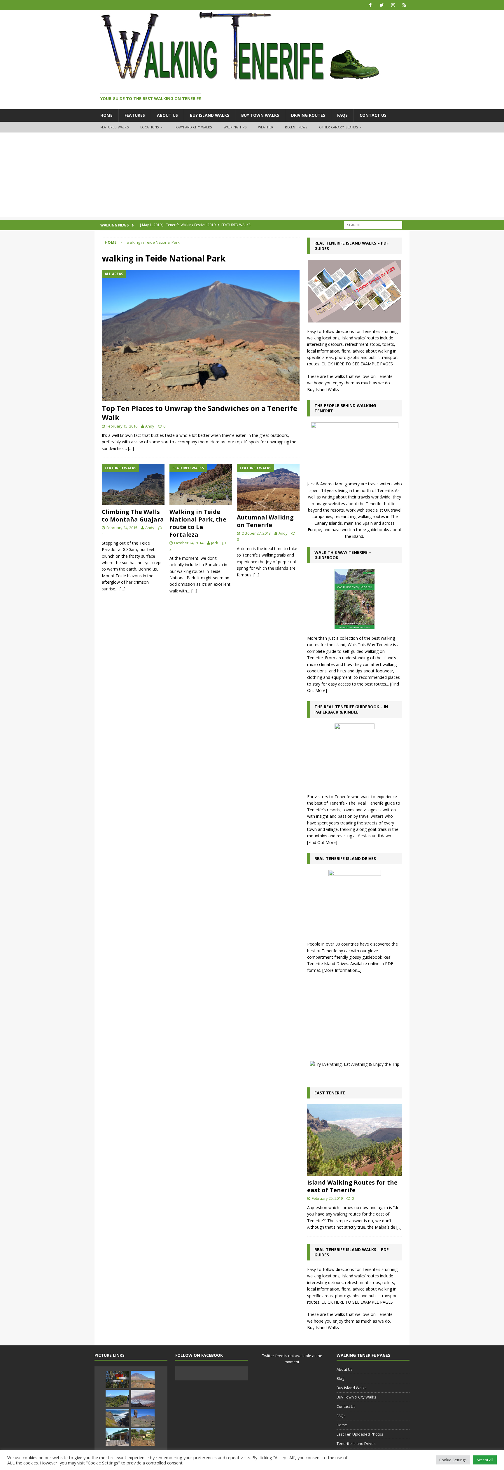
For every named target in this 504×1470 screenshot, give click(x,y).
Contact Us (373, 115)
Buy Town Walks (260, 115)
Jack (214, 542)
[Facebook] (370, 5)
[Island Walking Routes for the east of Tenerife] (354, 1140)
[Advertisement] (252, 176)
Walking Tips (235, 127)
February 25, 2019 (327, 1198)
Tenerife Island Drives (356, 1443)
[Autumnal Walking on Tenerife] (268, 487)
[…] (131, 448)
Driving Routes (308, 115)
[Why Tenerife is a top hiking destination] (143, 1379)
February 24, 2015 (121, 527)
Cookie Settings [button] (453, 1459)
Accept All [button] (485, 1459)
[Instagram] (393, 5)
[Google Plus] (404, 5)
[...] (399, 1227)
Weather (265, 127)
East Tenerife (329, 1093)
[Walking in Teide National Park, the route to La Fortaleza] (200, 484)
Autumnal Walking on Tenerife (265, 521)
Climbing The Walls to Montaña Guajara (133, 515)
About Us (167, 115)
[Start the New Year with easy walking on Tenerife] (143, 1437)
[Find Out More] (322, 842)
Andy (149, 426)
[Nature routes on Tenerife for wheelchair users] (143, 1418)
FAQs (342, 115)
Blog (340, 1378)
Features (135, 115)
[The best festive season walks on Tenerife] (117, 1418)
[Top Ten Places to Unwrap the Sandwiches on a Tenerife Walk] (201, 335)
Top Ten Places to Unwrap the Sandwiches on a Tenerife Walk (199, 412)
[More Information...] (341, 970)
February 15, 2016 (121, 426)
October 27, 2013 (256, 533)
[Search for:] (373, 225)
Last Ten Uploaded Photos (360, 1434)
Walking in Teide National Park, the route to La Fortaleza (197, 523)
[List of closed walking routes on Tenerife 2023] (117, 1379)
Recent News (296, 127)
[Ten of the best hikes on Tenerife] (143, 1398)
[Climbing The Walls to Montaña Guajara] (133, 484)
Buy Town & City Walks (356, 1397)
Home (106, 115)
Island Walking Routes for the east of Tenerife (352, 1186)
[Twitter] (382, 5)
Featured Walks (114, 127)
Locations (149, 127)
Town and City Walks (193, 127)
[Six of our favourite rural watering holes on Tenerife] (117, 1437)
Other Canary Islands (338, 127)
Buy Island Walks (209, 115)
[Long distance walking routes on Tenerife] (117, 1398)
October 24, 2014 (188, 542)
